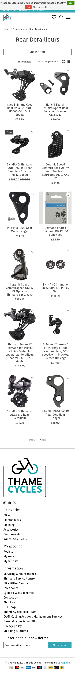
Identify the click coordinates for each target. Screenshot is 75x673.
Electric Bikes (12, 520)
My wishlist (10, 561)
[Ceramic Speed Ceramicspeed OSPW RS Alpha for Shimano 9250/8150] (19, 264)
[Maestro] (39, 667)
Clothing (9, 525)
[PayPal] (50, 667)
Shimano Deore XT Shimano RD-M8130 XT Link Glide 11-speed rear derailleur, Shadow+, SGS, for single (19, 353)
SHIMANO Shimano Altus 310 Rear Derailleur (19, 415)
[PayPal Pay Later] (62, 667)
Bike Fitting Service (15, 583)
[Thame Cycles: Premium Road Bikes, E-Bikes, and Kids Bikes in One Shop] (7, 17)
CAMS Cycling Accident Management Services (33, 616)
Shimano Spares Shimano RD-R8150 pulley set (55, 231)
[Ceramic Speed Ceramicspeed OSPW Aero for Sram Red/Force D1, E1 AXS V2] (55, 144)
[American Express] (28, 667)
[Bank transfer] (34, 667)
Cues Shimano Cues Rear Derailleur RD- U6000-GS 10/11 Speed (19, 110)
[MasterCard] (17, 667)
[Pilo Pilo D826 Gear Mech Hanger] (19, 208)
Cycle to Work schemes (18, 592)
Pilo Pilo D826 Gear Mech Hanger (19, 229)
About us (9, 602)
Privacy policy (12, 626)
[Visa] (23, 667)
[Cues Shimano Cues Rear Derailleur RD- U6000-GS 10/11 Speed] (19, 84)
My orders (10, 556)
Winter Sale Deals (15, 539)
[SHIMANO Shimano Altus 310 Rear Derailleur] (19, 391)
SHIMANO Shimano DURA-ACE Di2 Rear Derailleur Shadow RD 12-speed (19, 169)
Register (8, 551)
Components (20, 29)
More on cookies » (42, 7)
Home (6, 29)
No (28, 7)
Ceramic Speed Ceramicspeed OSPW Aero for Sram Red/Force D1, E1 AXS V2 (55, 171)
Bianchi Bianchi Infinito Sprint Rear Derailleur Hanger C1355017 (55, 110)
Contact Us (10, 597)
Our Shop (9, 607)
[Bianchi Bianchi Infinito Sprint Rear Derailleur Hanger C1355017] (55, 84)
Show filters (37, 52)
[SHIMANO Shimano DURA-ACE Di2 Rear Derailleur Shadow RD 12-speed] (19, 144)
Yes (71, 3)
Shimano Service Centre (19, 578)
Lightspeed (64, 662)
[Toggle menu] (68, 17)
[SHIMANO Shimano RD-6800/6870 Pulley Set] (55, 264)
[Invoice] (45, 667)
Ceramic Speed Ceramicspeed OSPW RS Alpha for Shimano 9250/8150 (19, 289)
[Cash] (11, 667)
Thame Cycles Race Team (19, 611)
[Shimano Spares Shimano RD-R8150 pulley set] (55, 208)
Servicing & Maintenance (19, 573)
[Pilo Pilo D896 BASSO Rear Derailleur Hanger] (55, 391)
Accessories (11, 529)
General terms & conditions (21, 621)
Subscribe (59, 645)
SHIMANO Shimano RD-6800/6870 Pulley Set (55, 288)
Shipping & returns (15, 631)
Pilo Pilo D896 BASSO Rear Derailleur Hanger (55, 415)
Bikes (6, 515)
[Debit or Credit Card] (56, 667)
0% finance (10, 588)
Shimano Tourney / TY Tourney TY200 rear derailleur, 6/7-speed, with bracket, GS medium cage (55, 351)
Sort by (39, 61)
